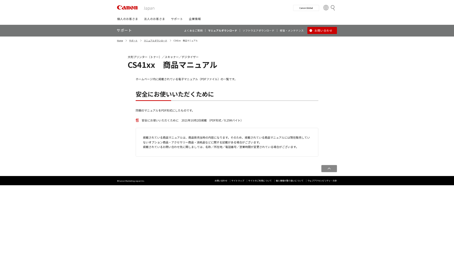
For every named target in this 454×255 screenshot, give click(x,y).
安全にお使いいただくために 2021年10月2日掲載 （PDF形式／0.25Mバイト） (192, 120)
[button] (127, 19)
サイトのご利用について (260, 180)
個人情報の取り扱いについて (289, 180)
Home (120, 40)
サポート (133, 40)
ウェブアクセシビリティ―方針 (322, 180)
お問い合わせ (221, 180)
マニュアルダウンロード (155, 40)
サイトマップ (237, 180)
